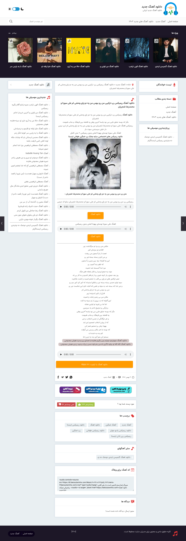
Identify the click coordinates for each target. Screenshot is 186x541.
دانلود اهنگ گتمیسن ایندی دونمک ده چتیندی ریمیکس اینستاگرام (113, 457)
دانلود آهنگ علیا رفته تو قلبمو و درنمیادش (31, 128)
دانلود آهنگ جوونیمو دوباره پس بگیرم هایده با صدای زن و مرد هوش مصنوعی (95, 340)
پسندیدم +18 (87, 404)
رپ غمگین (76, 430)
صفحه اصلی (173, 21)
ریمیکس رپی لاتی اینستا (121, 436)
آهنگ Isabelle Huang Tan (37, 153)
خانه (129, 84)
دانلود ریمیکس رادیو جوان (120, 430)
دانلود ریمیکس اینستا (75, 425)
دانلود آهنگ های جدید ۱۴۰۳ (141, 21)
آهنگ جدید (160, 21)
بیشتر (14, 33)
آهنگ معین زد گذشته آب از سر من (34, 202)
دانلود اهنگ (95, 425)
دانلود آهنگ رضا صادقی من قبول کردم (32, 210)
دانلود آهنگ (127, 115)
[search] (11, 21)
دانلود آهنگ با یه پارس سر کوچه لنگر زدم (31, 133)
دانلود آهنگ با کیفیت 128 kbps (95, 364)
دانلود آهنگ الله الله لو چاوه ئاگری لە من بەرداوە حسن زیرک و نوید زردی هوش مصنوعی (96, 344)
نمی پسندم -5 (68, 404)
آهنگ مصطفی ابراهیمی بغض (36, 181)
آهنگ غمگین (111, 425)
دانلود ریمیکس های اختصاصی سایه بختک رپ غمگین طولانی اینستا (95, 136)
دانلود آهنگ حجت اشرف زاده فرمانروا (33, 206)
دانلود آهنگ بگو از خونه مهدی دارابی (33, 219)
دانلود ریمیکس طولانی (95, 430)
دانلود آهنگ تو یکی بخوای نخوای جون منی (31, 215)
